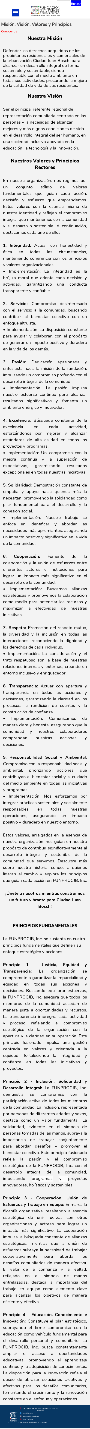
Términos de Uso (25, 1422)
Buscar (76, 4)
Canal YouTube (28, 1419)
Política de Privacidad (39, 1422)
